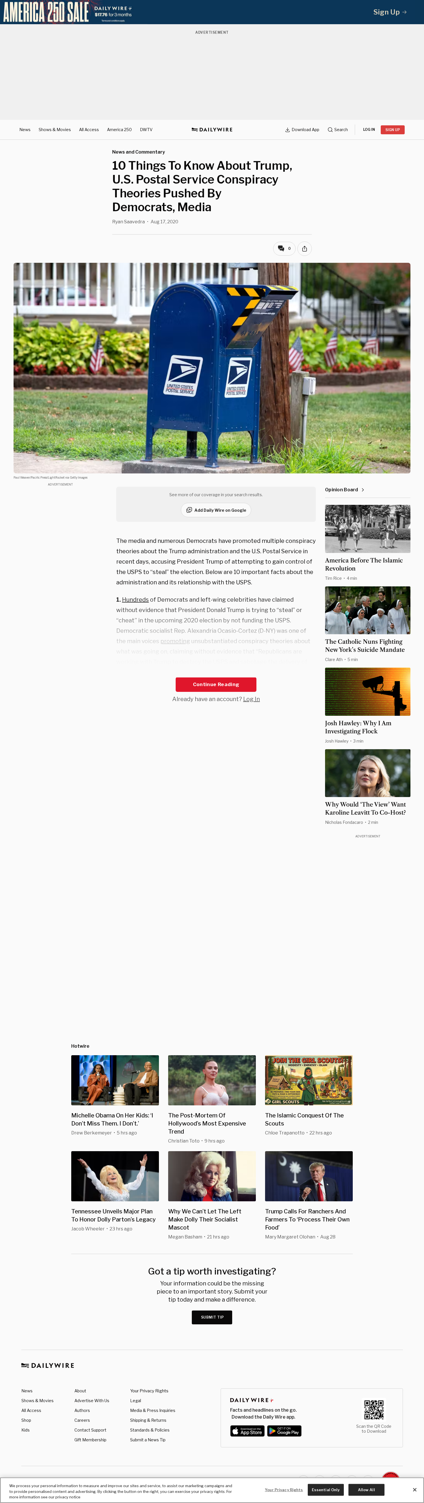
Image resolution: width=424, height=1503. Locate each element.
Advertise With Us (91, 1400)
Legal (135, 1400)
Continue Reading (216, 684)
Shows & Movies (55, 129)
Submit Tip (212, 1317)
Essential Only (326, 1489)
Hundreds (135, 599)
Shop (26, 1420)
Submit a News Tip (148, 1439)
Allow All (366, 1489)
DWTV (146, 129)
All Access (89, 129)
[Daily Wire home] (212, 129)
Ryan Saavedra (128, 221)
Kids (25, 1430)
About (80, 1390)
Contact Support (90, 1430)
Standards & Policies (150, 1430)
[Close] (414, 1489)
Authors (82, 1410)
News (25, 129)
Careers (82, 1420)
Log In (251, 699)
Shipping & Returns (148, 1420)
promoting (175, 641)
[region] (212, 1490)
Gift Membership (90, 1439)
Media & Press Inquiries (152, 1410)
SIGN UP (392, 130)
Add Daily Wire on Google (220, 510)
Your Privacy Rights (149, 1391)
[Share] (304, 248)
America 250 (119, 129)
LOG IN (369, 129)
